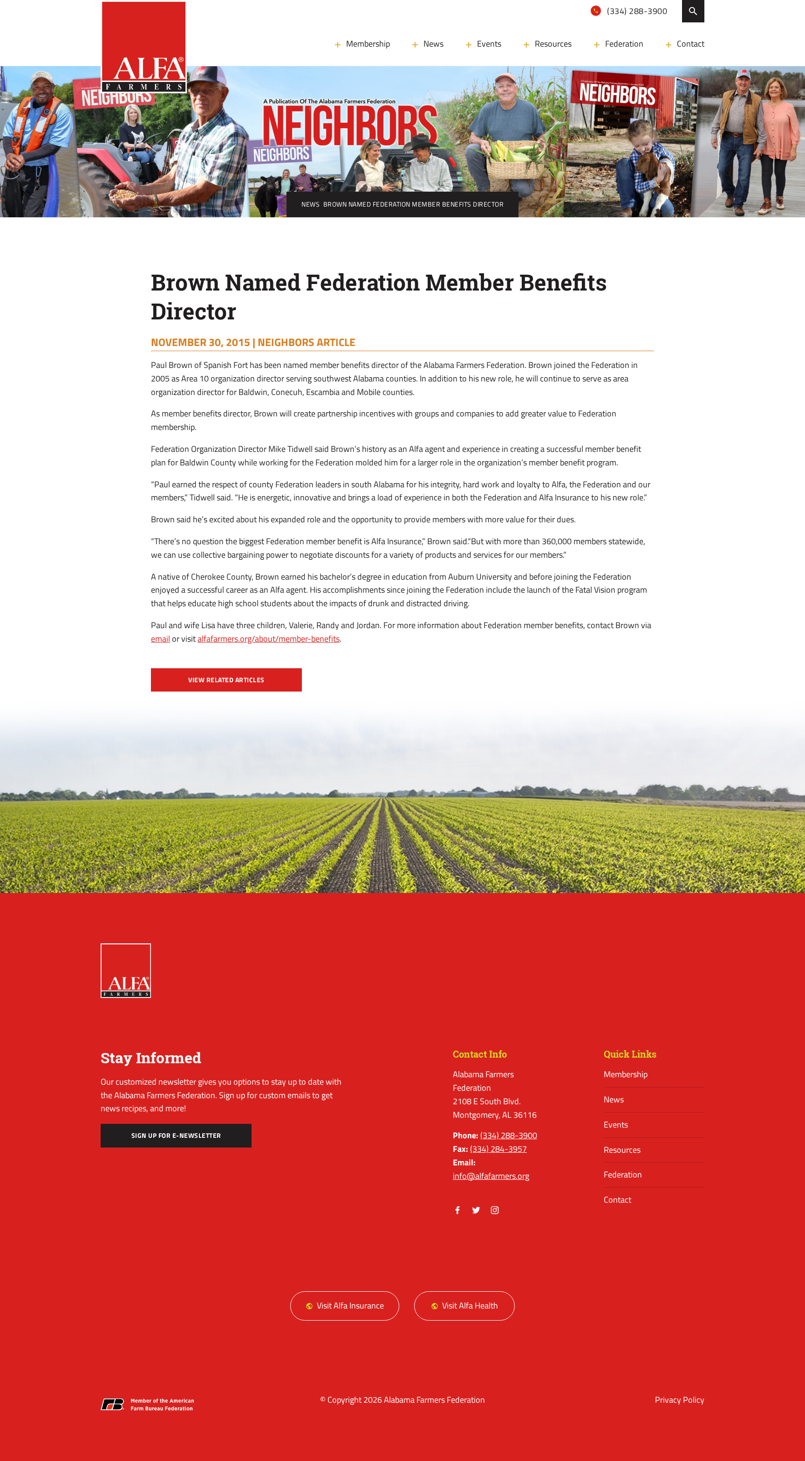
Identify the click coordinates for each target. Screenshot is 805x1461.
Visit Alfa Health (470, 1305)
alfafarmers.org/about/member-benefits (269, 638)
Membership (368, 43)
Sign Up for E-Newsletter (176, 1135)
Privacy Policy (679, 1399)
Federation (624, 43)
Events (489, 43)
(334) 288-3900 (636, 11)
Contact (690, 43)
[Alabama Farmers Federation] (126, 970)
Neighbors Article (306, 341)
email (160, 638)
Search (693, 11)
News (433, 43)
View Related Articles (226, 680)
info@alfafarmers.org (491, 1176)
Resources (553, 43)
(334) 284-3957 (498, 1148)
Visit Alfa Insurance (350, 1305)
